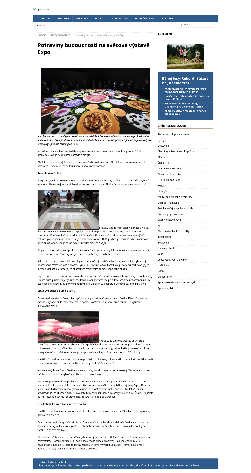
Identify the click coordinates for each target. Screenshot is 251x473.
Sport (99, 18)
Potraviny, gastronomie (171, 214)
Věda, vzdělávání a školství (172, 259)
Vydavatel (44, 18)
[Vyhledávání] (196, 24)
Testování (163, 242)
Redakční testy (145, 18)
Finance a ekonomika (169, 174)
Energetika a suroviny (169, 168)
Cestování (163, 145)
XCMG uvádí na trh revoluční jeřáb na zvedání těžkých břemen (185, 90)
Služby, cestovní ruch (169, 219)
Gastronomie (119, 18)
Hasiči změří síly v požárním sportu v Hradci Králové (187, 97)
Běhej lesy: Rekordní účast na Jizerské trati (185, 80)
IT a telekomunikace (169, 179)
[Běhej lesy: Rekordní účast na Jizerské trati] (185, 69)
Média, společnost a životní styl (175, 196)
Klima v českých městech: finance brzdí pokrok (185, 112)
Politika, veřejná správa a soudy (175, 208)
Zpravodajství (165, 288)
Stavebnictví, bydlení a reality (173, 231)
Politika (167, 18)
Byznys (162, 140)
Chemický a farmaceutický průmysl (177, 151)
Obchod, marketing (168, 202)
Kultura (63, 18)
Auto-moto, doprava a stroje (174, 134)
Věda (160, 253)
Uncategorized (166, 248)
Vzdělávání (163, 265)
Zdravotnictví (165, 276)
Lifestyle (82, 18)
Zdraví (161, 271)
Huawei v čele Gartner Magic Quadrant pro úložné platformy (184, 105)
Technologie (164, 236)
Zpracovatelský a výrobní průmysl (176, 282)
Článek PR (163, 162)
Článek (161, 157)
